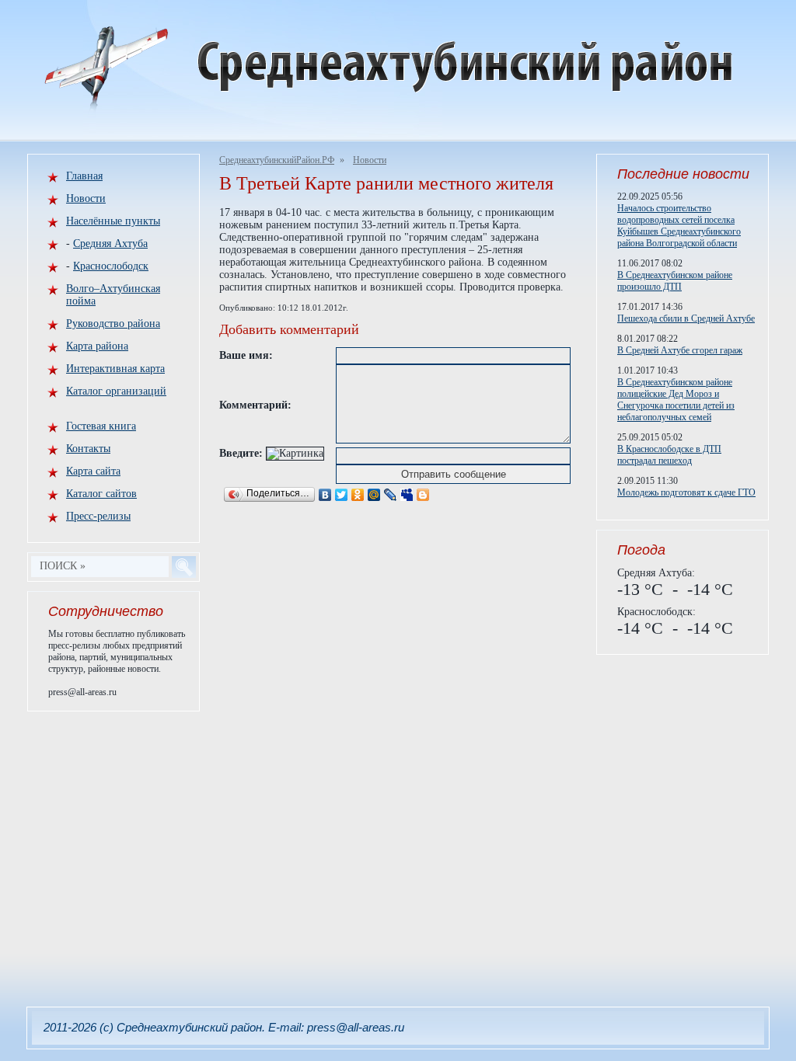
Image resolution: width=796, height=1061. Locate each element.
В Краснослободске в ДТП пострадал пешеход (669, 455)
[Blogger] (423, 495)
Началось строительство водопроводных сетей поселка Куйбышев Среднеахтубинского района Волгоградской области (679, 226)
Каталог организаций (116, 391)
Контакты (88, 448)
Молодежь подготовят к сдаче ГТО (686, 492)
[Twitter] (341, 495)
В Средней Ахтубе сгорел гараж (679, 350)
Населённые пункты (113, 221)
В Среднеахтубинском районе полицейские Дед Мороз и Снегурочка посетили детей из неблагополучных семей (676, 400)
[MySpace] (407, 495)
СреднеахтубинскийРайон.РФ (276, 160)
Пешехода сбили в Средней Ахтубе (686, 318)
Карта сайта (93, 471)
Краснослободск (110, 266)
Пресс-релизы (98, 516)
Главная (84, 176)
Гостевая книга (101, 426)
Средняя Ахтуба (110, 243)
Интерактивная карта (115, 368)
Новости (369, 160)
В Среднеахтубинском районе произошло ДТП (674, 281)
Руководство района (113, 323)
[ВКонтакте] (325, 495)
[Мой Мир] (374, 495)
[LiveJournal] (390, 495)
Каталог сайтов (101, 493)
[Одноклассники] (358, 495)
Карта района (97, 346)
